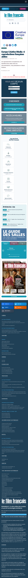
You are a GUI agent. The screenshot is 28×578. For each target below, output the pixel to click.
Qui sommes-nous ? (5, 473)
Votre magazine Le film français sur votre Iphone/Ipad (12, 493)
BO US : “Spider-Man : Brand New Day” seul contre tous (14, 220)
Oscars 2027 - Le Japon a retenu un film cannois (10, 332)
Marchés (3, 361)
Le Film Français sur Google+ (7, 490)
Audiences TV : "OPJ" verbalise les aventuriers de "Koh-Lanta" (13, 407)
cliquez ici (14, 122)
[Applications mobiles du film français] (18, 23)
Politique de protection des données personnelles (11, 478)
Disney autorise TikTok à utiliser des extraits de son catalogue (13, 450)
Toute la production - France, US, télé (8, 427)
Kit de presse (4, 482)
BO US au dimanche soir (6, 352)
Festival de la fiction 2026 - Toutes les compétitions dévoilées (13, 387)
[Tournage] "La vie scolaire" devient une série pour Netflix (12, 440)
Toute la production (14, 256)
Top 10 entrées (4, 345)
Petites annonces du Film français (8, 430)
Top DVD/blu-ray (5, 459)
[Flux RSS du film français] (10, 23)
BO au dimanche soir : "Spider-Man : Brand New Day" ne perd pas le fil (13, 225)
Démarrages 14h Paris (6, 341)
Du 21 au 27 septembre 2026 (7, 373)
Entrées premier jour (5, 346)
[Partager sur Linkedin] (15, 45)
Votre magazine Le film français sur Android (10, 494)
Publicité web (4, 483)
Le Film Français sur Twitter (7, 489)
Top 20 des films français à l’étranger (8, 354)
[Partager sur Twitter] (12, 45)
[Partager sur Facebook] (10, 45)
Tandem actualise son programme (8, 325)
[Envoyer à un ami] (4, 45)
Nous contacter (5, 475)
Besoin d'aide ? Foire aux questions (8, 431)
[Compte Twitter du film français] (15, 23)
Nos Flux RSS (4, 496)
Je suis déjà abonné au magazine (14, 104)
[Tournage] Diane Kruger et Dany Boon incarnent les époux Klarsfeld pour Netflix (12, 442)
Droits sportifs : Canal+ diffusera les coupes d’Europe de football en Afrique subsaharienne (14, 394)
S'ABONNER (23, 8)
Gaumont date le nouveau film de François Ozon (12, 210)
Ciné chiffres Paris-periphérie (7, 348)
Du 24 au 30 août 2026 (6, 367)
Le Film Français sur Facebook (7, 487)
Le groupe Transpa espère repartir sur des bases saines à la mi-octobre (13, 323)
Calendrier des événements (7, 428)
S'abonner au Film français (7, 423)
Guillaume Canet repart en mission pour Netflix (10, 444)
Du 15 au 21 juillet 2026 (6, 414)
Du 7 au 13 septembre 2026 (7, 370)
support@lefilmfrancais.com (17, 541)
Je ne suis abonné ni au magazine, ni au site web (14, 109)
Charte (3, 486)
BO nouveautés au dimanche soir (8, 344)
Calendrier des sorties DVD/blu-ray (8, 466)
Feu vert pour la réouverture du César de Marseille (11, 321)
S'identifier (5, 8)
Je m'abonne (14, 296)
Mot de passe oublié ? (14, 8)
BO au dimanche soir (6, 342)
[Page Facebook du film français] (12, 23)
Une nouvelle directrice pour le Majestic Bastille (14, 215)
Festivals (3, 360)
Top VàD (3, 460)
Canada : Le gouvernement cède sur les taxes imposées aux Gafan (13, 452)
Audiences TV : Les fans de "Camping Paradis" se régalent (12, 408)
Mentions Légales (5, 476)
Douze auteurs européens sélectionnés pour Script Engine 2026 (14, 391)
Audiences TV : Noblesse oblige (7, 404)
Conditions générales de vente (7, 479)
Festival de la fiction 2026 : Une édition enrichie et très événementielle (12, 385)
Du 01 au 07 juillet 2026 (6, 417)
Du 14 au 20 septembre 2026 (7, 371)
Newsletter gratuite (5, 426)
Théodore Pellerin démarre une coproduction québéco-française (14, 331)
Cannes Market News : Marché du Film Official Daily (11, 497)
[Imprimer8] (7, 45)
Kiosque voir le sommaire (6, 424)
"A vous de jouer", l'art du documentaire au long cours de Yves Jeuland (13, 382)
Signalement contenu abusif (7, 480)
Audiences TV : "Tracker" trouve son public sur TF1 (11, 405)
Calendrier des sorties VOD (7, 467)
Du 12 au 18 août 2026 (6, 413)
